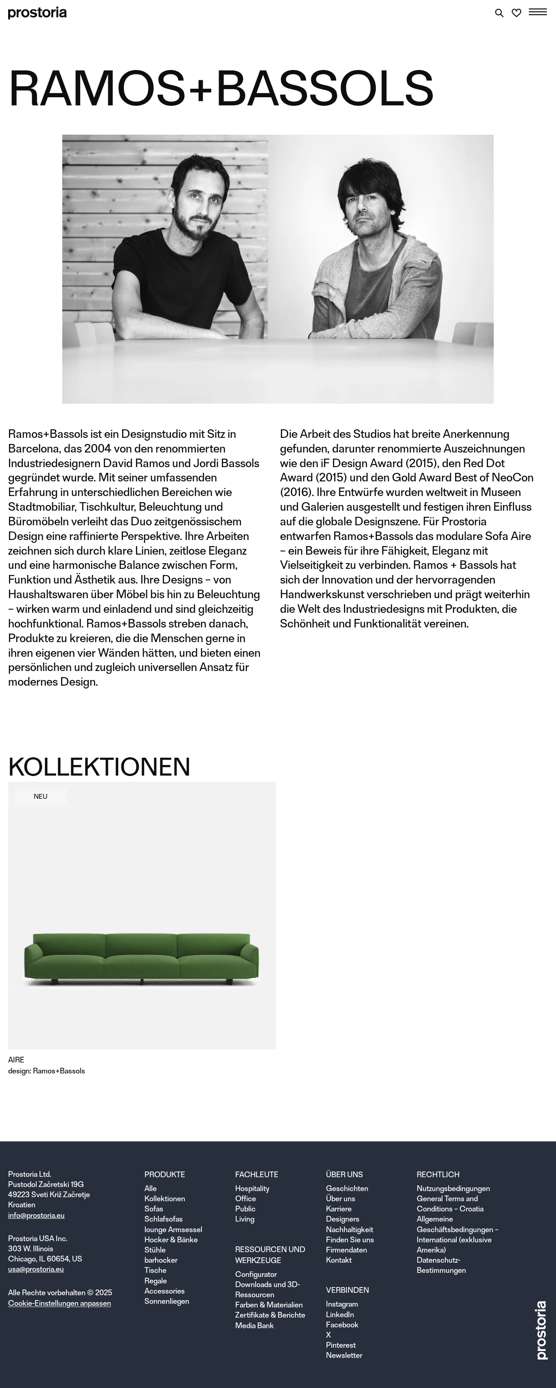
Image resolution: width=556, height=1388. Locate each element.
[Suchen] (499, 13)
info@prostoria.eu (36, 1215)
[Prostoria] (37, 13)
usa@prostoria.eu (36, 1269)
